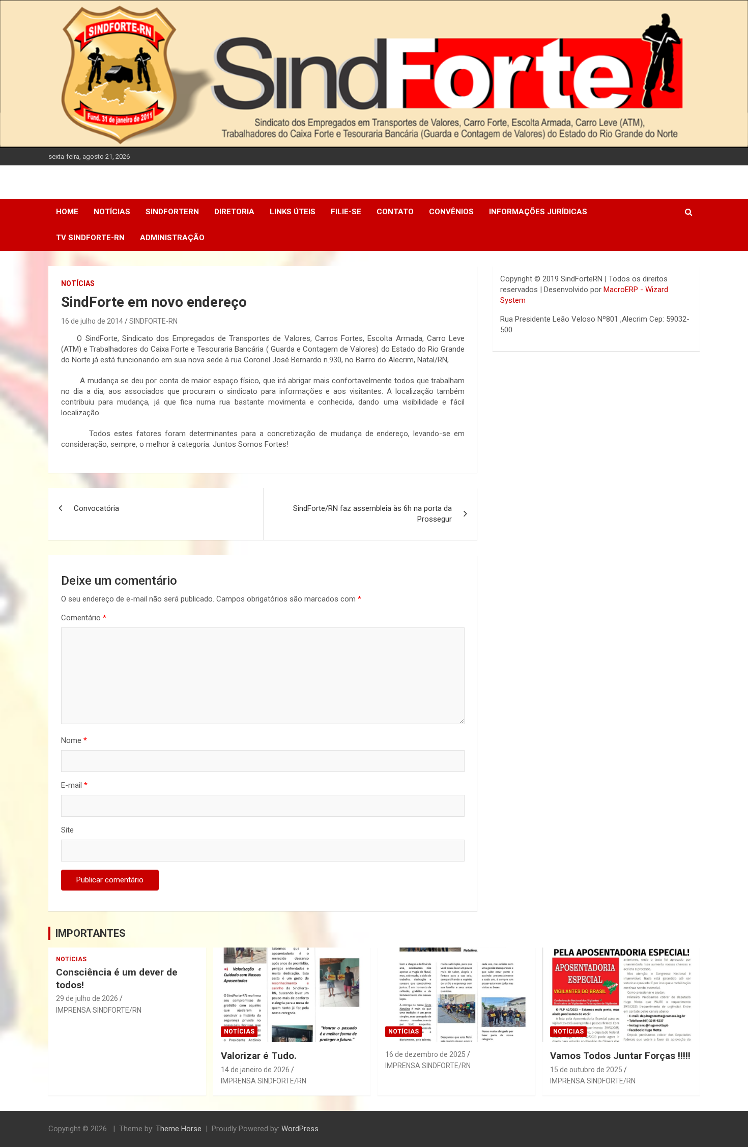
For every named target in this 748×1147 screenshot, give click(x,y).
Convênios (451, 211)
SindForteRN (172, 211)
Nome (74, 740)
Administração (172, 237)
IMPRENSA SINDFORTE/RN (98, 1010)
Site (67, 830)
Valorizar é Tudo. (259, 1056)
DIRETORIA (234, 211)
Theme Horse (179, 1128)
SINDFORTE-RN (153, 321)
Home (67, 211)
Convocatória (96, 508)
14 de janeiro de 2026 (255, 1070)
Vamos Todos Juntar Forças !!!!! (620, 1056)
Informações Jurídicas (538, 211)
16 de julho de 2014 (92, 321)
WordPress (300, 1128)
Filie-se (346, 211)
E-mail (74, 785)
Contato (395, 211)
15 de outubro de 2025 (586, 1070)
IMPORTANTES (90, 933)
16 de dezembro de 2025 (425, 1054)
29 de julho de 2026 (87, 998)
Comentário (83, 617)
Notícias (112, 211)
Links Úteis (292, 211)
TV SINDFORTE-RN (90, 237)
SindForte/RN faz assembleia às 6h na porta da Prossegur (372, 514)
